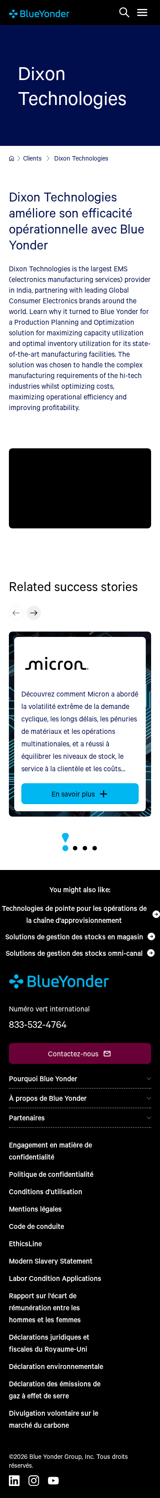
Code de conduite (36, 1226)
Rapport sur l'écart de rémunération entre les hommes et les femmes (45, 1307)
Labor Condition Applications (55, 1278)
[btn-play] (80, 488)
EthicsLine (25, 1243)
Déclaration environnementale (56, 1366)
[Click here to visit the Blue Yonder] (11, 158)
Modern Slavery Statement (50, 1260)
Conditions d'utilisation (45, 1191)
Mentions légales (35, 1208)
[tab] (65, 848)
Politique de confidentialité (51, 1174)
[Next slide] (34, 613)
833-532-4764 (38, 1024)
